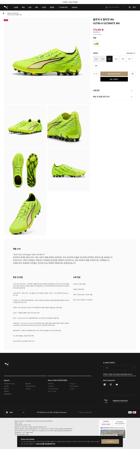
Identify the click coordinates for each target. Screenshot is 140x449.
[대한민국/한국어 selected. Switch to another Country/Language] (14, 412)
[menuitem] (16, 7)
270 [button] (123, 59)
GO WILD (50, 384)
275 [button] (129, 59)
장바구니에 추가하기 (114, 74)
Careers (72, 389)
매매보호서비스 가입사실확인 (116, 435)
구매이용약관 (106, 421)
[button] (96, 43)
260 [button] (109, 59)
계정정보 (6, 391)
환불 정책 (28, 384)
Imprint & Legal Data (85, 412)
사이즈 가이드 (129, 53)
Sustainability (74, 386)
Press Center (52, 391)
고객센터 (6, 386)
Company (51, 386)
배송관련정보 (7, 394)
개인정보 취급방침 (106, 424)
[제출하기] (106, 7)
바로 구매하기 (114, 79)
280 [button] (96, 66)
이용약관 (28, 389)
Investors (73, 384)
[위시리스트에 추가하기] (132, 74)
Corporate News (53, 389)
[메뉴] (134, 7)
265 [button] (116, 59)
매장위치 (6, 389)
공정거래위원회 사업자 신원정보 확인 (120, 422)
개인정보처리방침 (30, 386)
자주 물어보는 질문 (9, 384)
